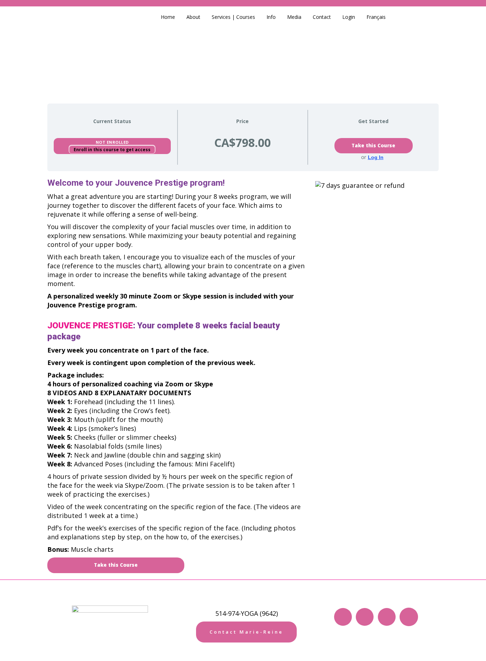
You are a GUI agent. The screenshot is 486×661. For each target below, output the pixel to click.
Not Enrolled (112, 142)
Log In (376, 157)
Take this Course (373, 145)
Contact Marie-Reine (246, 632)
